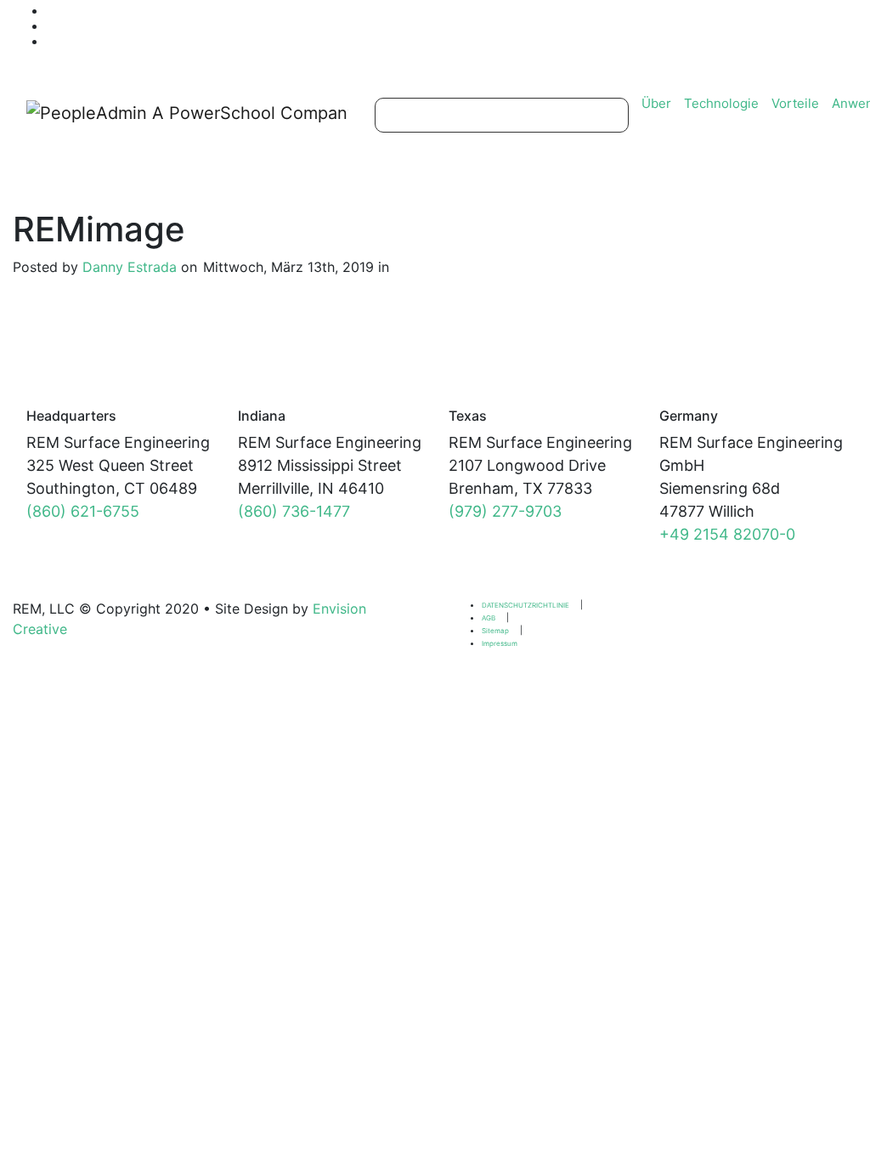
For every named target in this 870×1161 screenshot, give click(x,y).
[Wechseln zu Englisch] (234, 10)
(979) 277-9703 (505, 511)
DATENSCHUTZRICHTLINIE (525, 605)
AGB (488, 618)
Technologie (721, 103)
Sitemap (495, 630)
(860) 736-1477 (294, 511)
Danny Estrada (129, 266)
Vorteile (795, 103)
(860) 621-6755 (82, 511)
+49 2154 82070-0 (727, 534)
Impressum (499, 643)
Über (656, 103)
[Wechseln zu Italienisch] (234, 41)
